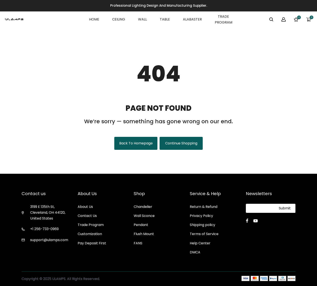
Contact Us (87, 215)
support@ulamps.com (49, 239)
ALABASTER (192, 19)
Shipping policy (202, 224)
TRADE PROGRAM (223, 19)
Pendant (141, 224)
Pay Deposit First (92, 243)
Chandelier (143, 206)
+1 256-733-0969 (44, 228)
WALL (142, 19)
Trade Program (91, 224)
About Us (85, 206)
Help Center (200, 243)
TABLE (165, 19)
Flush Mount (144, 233)
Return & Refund (203, 206)
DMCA (195, 252)
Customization (90, 233)
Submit (285, 208)
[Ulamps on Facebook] (247, 221)
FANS (138, 243)
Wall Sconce (144, 215)
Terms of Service (204, 233)
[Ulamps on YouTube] (255, 221)
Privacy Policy (201, 215)
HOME (94, 19)
